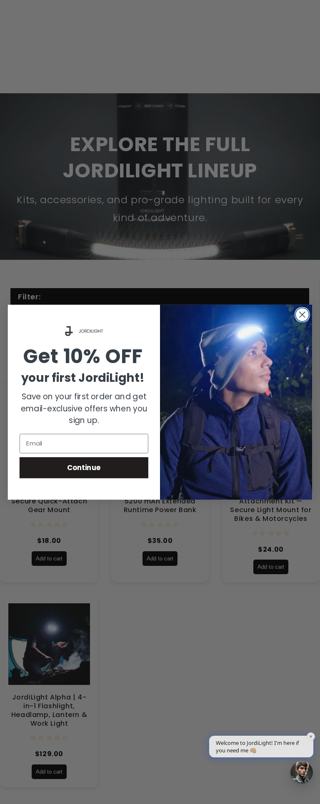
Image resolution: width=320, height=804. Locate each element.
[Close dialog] (302, 314)
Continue (84, 467)
